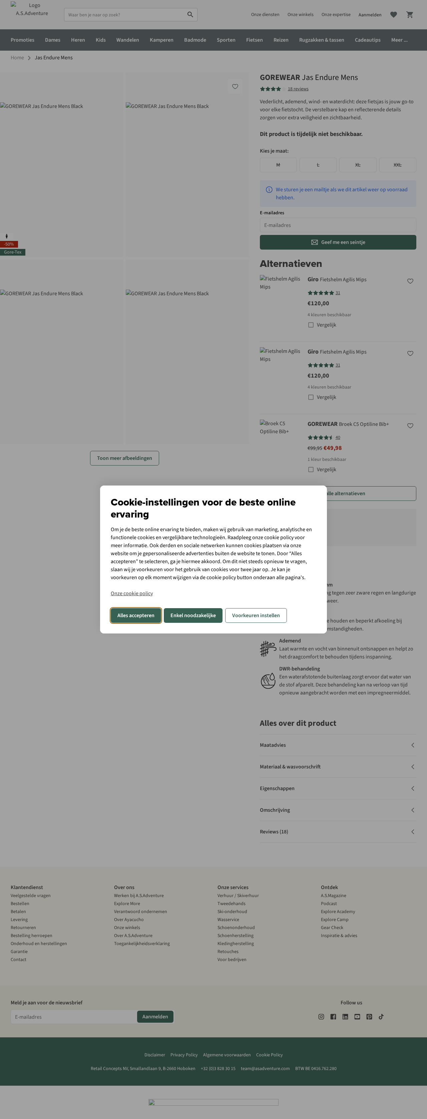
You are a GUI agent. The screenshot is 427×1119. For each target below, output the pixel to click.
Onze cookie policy (132, 593)
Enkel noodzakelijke (193, 615)
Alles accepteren (135, 615)
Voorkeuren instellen (256, 615)
